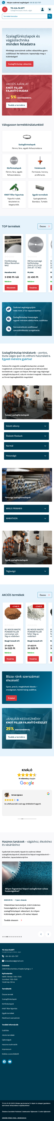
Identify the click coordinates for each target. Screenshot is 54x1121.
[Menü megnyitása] (5, 9)
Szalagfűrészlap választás (19, 63)
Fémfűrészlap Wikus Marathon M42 (12, 263)
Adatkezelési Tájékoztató (30, 1112)
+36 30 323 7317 (35, 2)
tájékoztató (46, 1112)
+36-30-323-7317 (11, 956)
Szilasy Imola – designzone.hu (17, 1118)
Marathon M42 (10, 272)
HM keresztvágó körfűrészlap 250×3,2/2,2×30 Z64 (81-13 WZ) (35, 264)
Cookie (41, 1112)
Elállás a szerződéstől (10, 1054)
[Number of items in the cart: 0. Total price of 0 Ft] (49, 9)
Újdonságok (6, 1040)
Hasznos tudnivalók (9, 1044)
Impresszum (6, 1049)
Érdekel (11, 698)
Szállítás (5, 1030)
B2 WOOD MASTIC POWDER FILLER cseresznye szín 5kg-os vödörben (13, 632)
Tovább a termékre (16, 105)
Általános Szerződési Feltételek (11, 1112)
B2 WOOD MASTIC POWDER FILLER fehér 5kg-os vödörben (36, 632)
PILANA (31, 272)
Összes (43, 226)
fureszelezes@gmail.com (14, 961)
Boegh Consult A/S (12, 641)
